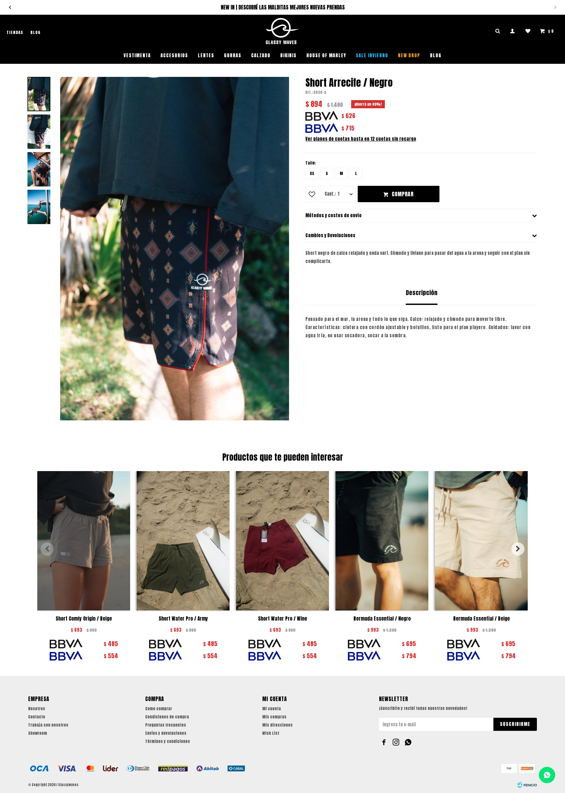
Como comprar (158, 709)
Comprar (403, 194)
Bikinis (288, 55)
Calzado (260, 55)
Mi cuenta (271, 709)
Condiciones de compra (167, 717)
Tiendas (15, 32)
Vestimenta (137, 55)
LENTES (206, 55)
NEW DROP (409, 55)
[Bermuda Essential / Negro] (381, 540)
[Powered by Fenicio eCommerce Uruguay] (527, 785)
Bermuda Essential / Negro (382, 618)
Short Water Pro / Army (183, 618)
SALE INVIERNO (372, 55)
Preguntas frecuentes (165, 725)
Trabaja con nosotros (48, 725)
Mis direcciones (277, 725)
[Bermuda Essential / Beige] (481, 540)
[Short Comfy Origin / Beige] (83, 540)
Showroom (37, 733)
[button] (555, 7)
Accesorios (174, 55)
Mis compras (274, 717)
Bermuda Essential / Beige (481, 618)
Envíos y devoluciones (165, 733)
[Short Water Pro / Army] (183, 540)
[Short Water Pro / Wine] (282, 540)
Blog (435, 55)
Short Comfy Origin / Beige (84, 618)
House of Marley (326, 55)
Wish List (270, 733)
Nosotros (36, 709)
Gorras (232, 55)
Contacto (36, 717)
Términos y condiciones (167, 741)
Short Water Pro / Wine (282, 618)
